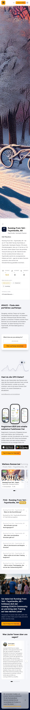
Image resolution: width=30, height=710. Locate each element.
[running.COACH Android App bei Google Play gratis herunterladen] (22, 447)
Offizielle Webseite (7, 294)
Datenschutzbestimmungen (12, 706)
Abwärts (25, 270)
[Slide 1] (14, 490)
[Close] (25, 700)
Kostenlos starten (20, 2)
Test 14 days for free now (11, 453)
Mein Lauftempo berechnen (15, 346)
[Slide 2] (16, 490)
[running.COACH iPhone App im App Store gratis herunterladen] (7, 447)
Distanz (7, 270)
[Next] (26, 480)
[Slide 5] (17, 681)
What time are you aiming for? (13, 337)
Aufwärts (17, 270)
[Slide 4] (16, 681)
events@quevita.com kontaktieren (10, 394)
